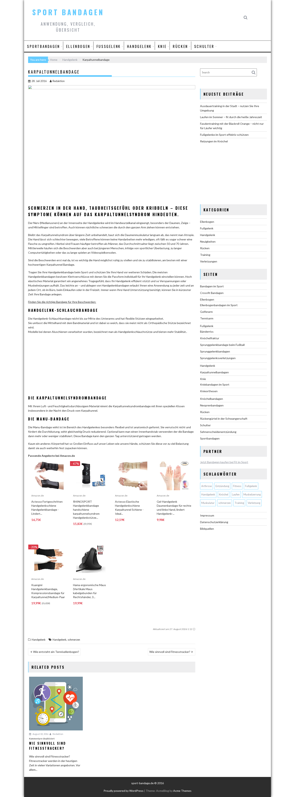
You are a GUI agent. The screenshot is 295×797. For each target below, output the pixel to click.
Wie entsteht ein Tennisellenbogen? (56, 651)
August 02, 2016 (40, 734)
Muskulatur (208, 502)
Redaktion (59, 81)
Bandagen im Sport (212, 286)
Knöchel (223, 494)
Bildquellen (207, 528)
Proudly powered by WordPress (123, 790)
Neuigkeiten (208, 241)
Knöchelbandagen (211, 398)
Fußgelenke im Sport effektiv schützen (224, 134)
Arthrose (206, 486)
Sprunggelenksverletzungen (218, 358)
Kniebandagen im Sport (214, 384)
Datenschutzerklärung (214, 522)
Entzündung (222, 486)
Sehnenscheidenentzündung (218, 431)
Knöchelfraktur (209, 338)
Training (205, 254)
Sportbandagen (43, 46)
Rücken (180, 46)
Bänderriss (207, 331)
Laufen (236, 494)
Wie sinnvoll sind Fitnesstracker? (169, 651)
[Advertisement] (111, 365)
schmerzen (74, 639)
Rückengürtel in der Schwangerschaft (223, 418)
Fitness (237, 486)
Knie (162, 46)
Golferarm (206, 311)
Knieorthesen (209, 391)
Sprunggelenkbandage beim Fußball (222, 344)
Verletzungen (208, 261)
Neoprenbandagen (212, 405)
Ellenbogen (78, 46)
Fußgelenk (109, 46)
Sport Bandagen (68, 12)
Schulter (204, 46)
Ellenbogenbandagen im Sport (219, 305)
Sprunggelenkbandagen (215, 351)
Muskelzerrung (252, 494)
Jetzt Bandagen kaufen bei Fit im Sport (224, 462)
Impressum (207, 515)
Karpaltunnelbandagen (214, 372)
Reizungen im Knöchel (214, 141)
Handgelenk (139, 46)
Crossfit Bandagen (212, 293)
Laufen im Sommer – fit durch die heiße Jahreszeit (231, 117)
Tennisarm (206, 318)
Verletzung (254, 502)
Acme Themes (182, 790)
